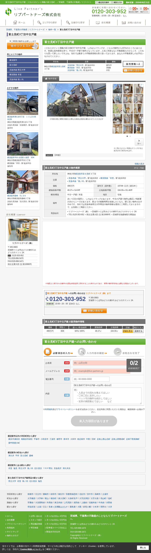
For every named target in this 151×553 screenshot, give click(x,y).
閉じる (143, 548)
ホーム (10, 516)
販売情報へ (132, 64)
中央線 (101, 502)
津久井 (11, 456)
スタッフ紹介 (36, 520)
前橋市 (30, 494)
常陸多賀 (31, 507)
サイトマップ (12, 532)
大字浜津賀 (84, 498)
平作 (17, 456)
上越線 (84, 502)
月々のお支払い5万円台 (56, 520)
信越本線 (93, 502)
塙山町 (103, 498)
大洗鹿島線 (40, 502)
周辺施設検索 (36, 524)
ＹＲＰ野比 (48, 468)
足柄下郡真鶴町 (132, 439)
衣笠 (78, 68)
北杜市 (82, 494)
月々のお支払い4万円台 (56, 516)
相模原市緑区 (27, 439)
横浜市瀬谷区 (14, 439)
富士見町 (61, 66)
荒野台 (103, 507)
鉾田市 (53, 494)
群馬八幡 (87, 507)
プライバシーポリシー (66, 409)
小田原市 (44, 439)
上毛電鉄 (68, 502)
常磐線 (30, 502)
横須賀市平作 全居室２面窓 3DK (20, 157)
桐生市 (61, 494)
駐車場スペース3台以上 (56, 528)
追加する (138, 331)
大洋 (110, 507)
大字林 (40, 498)
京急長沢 (57, 468)
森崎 (31, 456)
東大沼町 (62, 498)
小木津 (96, 507)
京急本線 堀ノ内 (16, 79)
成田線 (76, 502)
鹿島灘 (73, 507)
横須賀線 (71, 68)
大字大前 (95, 498)
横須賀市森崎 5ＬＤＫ (16, 196)
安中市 (90, 494)
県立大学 (79, 65)
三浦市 (52, 439)
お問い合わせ (36, 516)
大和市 (73, 439)
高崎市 (97, 494)
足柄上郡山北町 (103, 439)
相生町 (53, 498)
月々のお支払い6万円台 (56, 524)
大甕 (79, 507)
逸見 (15, 468)
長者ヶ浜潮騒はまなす (58, 507)
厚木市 (66, 439)
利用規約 (49, 409)
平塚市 (37, 439)
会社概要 (11, 520)
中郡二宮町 (91, 439)
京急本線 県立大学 (17, 70)
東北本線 (58, 502)
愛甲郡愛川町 (14, 443)
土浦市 (105, 494)
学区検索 (34, 528)
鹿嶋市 (46, 494)
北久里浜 (38, 468)
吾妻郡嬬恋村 (71, 494)
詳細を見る (128, 331)
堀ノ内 (79, 70)
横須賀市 (54, 66)
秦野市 (59, 439)
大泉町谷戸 (72, 498)
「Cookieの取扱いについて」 (30, 549)
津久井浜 (66, 468)
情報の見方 (139, 164)
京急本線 (71, 65)
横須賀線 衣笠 (15, 74)
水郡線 (109, 502)
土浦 (39, 507)
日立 (45, 507)
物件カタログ (12, 535)
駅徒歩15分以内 (53, 532)
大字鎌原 (31, 498)
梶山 (47, 498)
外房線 (49, 502)
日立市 (38, 494)
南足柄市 (81, 439)
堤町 (110, 498)
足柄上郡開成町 (118, 439)
